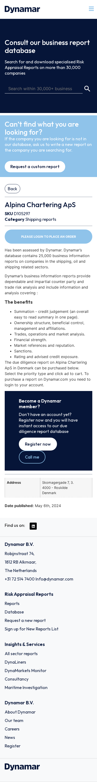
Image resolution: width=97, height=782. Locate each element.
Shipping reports (40, 219)
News (10, 737)
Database (14, 612)
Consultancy (16, 679)
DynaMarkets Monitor (25, 670)
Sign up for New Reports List (31, 629)
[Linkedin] (33, 526)
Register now (38, 444)
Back (12, 188)
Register (12, 746)
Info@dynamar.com (54, 579)
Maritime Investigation (26, 687)
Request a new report (25, 620)
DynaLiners (15, 662)
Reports (12, 603)
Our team (14, 720)
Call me (32, 457)
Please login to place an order (48, 236)
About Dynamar (20, 712)
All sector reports (21, 653)
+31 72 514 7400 (20, 579)
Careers (12, 729)
